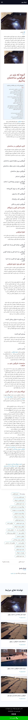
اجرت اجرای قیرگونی (20, 504)
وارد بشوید (13, 573)
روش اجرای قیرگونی (20, 523)
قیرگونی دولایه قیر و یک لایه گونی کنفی (15, 105)
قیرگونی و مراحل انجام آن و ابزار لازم (16, 696)
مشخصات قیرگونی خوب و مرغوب (16, 117)
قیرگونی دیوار (21, 533)
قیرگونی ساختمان (20, 536)
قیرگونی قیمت (21, 543)
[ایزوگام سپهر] (24, 2)
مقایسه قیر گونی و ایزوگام (17, 103)
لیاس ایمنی (19, 115)
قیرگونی (22, 32)
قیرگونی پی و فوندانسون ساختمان (16, 91)
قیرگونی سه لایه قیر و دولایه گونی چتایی (14, 106)
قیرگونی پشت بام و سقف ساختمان (16, 93)
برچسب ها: (22, 494)
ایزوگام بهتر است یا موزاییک (18, 510)
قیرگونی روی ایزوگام (11, 533)
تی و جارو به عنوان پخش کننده (16, 113)
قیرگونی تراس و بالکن (18, 101)
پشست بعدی (6, 562)
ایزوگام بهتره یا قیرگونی (19, 513)
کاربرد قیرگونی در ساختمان (18, 90)
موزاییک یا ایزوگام (20, 553)
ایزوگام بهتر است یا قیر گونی (17, 118)
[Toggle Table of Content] (22, 87)
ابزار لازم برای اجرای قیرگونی (17, 109)
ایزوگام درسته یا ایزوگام (19, 517)
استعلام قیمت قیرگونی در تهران (17, 642)
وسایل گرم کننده (19, 114)
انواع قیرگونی (20, 104)
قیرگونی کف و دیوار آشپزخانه (17, 98)
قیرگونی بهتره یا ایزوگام (19, 526)
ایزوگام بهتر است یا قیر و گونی (17, 507)
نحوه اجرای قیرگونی (20, 556)
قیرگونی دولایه (11, 530)
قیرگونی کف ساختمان (10, 543)
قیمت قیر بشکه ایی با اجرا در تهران (16, 615)
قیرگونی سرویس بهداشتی (18, 540)
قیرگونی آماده (10, 523)
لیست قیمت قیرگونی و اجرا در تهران (16, 669)
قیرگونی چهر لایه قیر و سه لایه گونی (15, 108)
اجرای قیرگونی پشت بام (19, 497)
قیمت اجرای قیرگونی (20, 546)
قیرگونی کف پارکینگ (18, 100)
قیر (21, 110)
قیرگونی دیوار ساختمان (18, 94)
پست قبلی (21, 562)
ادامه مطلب (22, 617)
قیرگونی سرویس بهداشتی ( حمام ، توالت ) (14, 96)
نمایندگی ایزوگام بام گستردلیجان (11, 466)
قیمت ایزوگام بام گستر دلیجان (15, 464)
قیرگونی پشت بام (20, 530)
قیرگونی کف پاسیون (18, 99)
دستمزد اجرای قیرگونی (19, 520)
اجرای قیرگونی (15, 494)
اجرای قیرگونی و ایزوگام (19, 500)
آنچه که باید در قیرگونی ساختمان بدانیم (16, 89)
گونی (21, 112)
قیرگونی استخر (19, 95)
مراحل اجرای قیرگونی (20, 549)
